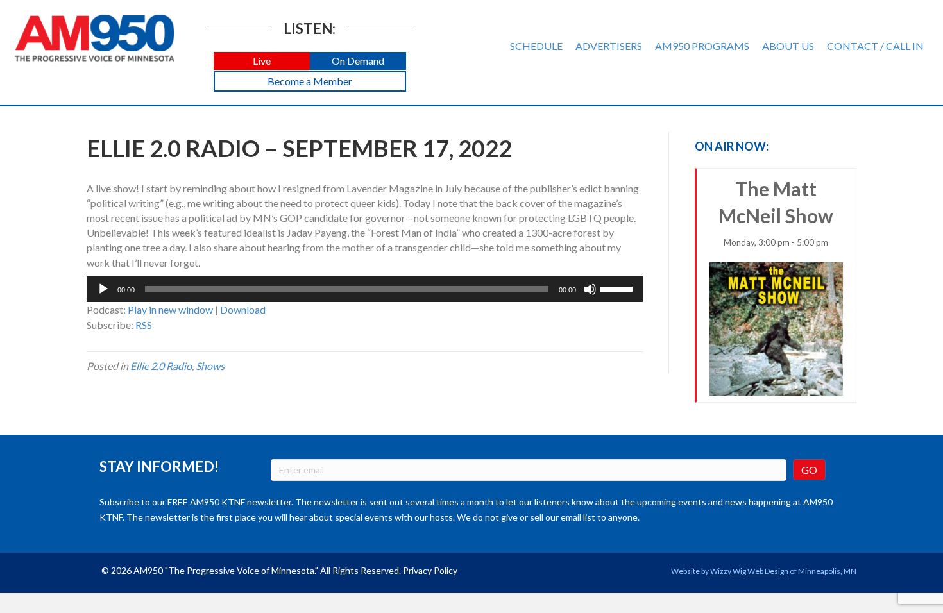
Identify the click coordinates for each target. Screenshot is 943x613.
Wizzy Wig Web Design (749, 571)
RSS (143, 325)
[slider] (618, 287)
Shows (210, 366)
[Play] (103, 289)
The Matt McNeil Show (775, 212)
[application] (365, 289)
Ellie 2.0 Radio (161, 366)
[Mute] (590, 289)
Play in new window (170, 309)
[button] (262, 61)
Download (243, 309)
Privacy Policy (430, 570)
